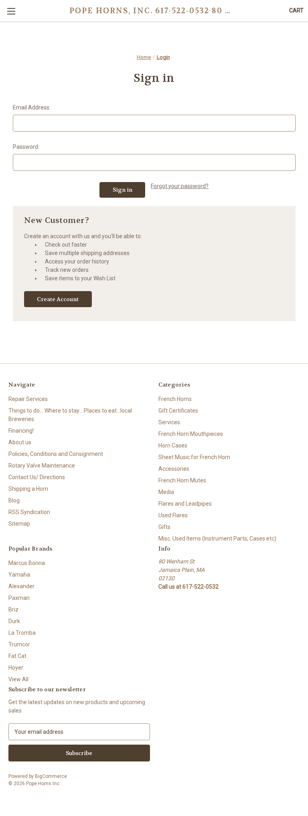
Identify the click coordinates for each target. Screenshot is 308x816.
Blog (14, 500)
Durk (14, 621)
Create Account (58, 299)
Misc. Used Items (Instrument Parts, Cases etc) (217, 538)
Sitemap (19, 523)
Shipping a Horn (28, 489)
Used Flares (173, 515)
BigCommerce (51, 776)
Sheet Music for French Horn (194, 457)
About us (19, 442)
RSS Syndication (29, 512)
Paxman (19, 598)
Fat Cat (17, 656)
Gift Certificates (178, 410)
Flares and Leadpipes (185, 503)
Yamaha (19, 574)
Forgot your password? (180, 186)
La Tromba (22, 633)
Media (166, 492)
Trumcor (19, 644)
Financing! (21, 430)
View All (18, 679)
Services (169, 422)
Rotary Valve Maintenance (41, 465)
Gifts (164, 527)
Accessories (173, 469)
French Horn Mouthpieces (190, 434)
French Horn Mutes (182, 480)
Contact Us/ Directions (36, 477)
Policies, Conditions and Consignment (55, 454)
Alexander (21, 586)
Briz (13, 609)
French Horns (175, 399)
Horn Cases (172, 445)
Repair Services (28, 399)
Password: (26, 147)
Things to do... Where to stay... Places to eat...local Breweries (70, 414)
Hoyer (15, 667)
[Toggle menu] (11, 11)
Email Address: (32, 107)
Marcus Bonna (26, 563)
